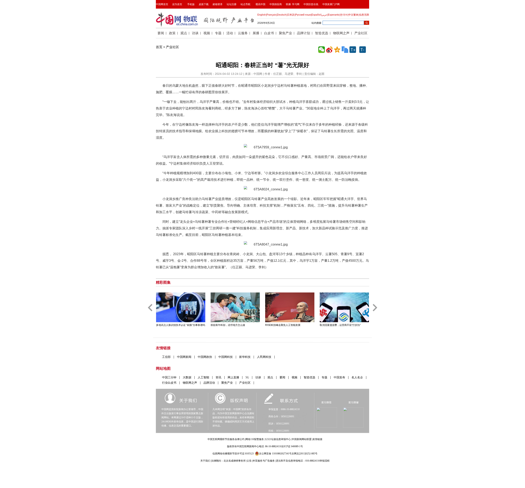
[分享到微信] (321, 49)
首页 (159, 47)
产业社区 (172, 47)
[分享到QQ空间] (337, 49)
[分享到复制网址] (345, 49)
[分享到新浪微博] (329, 49)
